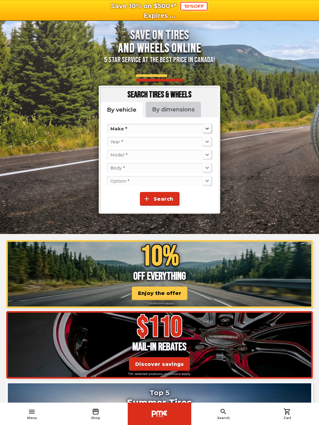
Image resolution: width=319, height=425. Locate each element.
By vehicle (121, 109)
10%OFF (194, 6)
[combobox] (111, 128)
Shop (95, 414)
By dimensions (173, 109)
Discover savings (159, 364)
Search (223, 414)
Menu (32, 414)
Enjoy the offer (159, 293)
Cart (287, 414)
